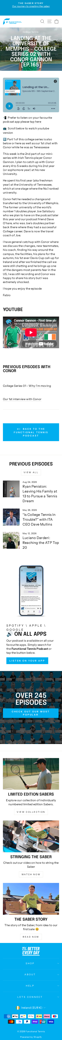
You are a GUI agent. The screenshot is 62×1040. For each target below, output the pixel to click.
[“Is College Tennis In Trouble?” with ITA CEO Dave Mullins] (11, 517)
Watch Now (31, 874)
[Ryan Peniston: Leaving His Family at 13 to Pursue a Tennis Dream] (11, 489)
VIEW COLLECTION (31, 812)
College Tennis (31, 32)
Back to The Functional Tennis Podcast (31, 432)
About (30, 974)
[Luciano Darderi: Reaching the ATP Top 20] (11, 540)
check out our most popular (31, 713)
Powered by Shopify (31, 1037)
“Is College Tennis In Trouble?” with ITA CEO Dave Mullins (39, 519)
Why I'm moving (40, 385)
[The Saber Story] (31, 899)
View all (31, 472)
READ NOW (31, 937)
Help (30, 985)
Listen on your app (27, 660)
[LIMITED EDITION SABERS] (31, 774)
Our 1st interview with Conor (22, 399)
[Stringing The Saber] (31, 836)
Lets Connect (30, 997)
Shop (30, 963)
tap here (36, 121)
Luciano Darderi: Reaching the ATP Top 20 (41, 543)
